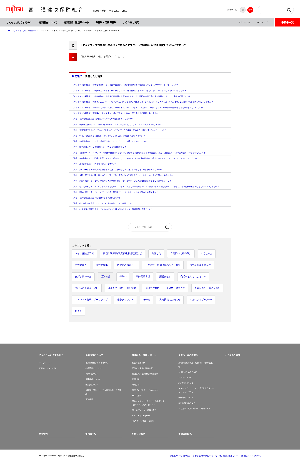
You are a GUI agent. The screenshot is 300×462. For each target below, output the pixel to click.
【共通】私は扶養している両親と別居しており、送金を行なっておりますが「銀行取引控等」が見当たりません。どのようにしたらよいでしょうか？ (135, 158)
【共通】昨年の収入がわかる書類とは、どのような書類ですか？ (99, 147)
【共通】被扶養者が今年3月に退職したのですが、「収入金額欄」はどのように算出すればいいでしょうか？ (117, 124)
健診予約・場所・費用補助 (122, 288)
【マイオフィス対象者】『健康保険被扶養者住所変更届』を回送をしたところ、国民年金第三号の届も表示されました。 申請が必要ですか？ (131, 96)
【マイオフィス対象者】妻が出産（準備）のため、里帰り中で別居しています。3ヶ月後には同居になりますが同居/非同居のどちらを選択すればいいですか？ (138, 107)
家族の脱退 (102, 265)
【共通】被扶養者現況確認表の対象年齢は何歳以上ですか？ (97, 198)
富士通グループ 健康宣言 (180, 456)
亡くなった (206, 253)
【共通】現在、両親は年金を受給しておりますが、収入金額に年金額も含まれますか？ (108, 136)
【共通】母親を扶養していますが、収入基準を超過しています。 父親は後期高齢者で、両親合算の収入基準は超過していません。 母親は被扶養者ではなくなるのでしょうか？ (145, 186)
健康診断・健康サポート (76, 22)
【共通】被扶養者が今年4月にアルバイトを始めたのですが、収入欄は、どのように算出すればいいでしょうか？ (119, 130)
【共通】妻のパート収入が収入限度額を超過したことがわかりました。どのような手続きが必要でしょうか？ (118, 169)
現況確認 (33, 30)
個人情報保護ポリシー (228, 456)
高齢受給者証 (143, 276)
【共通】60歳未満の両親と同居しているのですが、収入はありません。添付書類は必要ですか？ (112, 209)
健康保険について (47, 22)
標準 (250, 10)
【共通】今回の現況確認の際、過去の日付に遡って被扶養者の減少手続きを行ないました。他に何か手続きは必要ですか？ (123, 175)
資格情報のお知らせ (169, 299)
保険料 (123, 276)
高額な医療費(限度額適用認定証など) (122, 253)
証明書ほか (165, 276)
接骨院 (78, 311)
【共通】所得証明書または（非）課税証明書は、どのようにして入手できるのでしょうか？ (110, 141)
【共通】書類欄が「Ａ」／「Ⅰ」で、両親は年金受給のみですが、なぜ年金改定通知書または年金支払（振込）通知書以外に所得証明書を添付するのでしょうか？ (140, 153)
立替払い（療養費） (180, 253)
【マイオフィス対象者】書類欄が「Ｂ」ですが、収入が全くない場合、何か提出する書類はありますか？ (116, 113)
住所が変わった (83, 276)
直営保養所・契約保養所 (207, 288)
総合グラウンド (125, 299)
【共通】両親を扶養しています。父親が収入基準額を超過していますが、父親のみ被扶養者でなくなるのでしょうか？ (121, 181)
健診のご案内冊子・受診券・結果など (165, 288)
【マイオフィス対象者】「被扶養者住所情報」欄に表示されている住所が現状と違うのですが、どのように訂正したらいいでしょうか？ (129, 90)
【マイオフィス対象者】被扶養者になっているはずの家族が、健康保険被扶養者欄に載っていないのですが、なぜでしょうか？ (125, 85)
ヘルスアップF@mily (201, 299)
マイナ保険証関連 (84, 253)
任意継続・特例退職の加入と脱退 (162, 265)
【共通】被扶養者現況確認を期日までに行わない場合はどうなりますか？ (103, 119)
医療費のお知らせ (126, 265)
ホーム (9, 30)
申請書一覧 (287, 22)
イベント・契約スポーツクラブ (91, 299)
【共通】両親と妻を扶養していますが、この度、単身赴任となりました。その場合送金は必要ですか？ (115, 192)
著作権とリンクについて (250, 456)
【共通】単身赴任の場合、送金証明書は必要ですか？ (94, 164)
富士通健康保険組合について (205, 456)
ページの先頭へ (288, 450)
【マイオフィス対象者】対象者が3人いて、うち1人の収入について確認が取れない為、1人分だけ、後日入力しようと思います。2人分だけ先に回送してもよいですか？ (142, 102)
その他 (146, 299)
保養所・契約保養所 (105, 22)
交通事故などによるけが (193, 276)
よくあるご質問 (131, 22)
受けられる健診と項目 (86, 288)
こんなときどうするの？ (19, 22)
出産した (156, 253)
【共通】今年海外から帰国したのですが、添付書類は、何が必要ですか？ (103, 203)
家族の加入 (81, 265)
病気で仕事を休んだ (200, 265)
